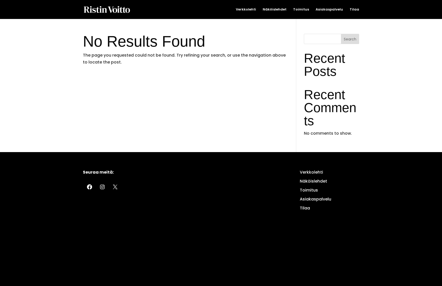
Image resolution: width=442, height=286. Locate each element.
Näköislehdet (274, 10)
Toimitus (301, 10)
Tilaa (354, 10)
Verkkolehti (246, 10)
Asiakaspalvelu (329, 10)
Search (350, 39)
